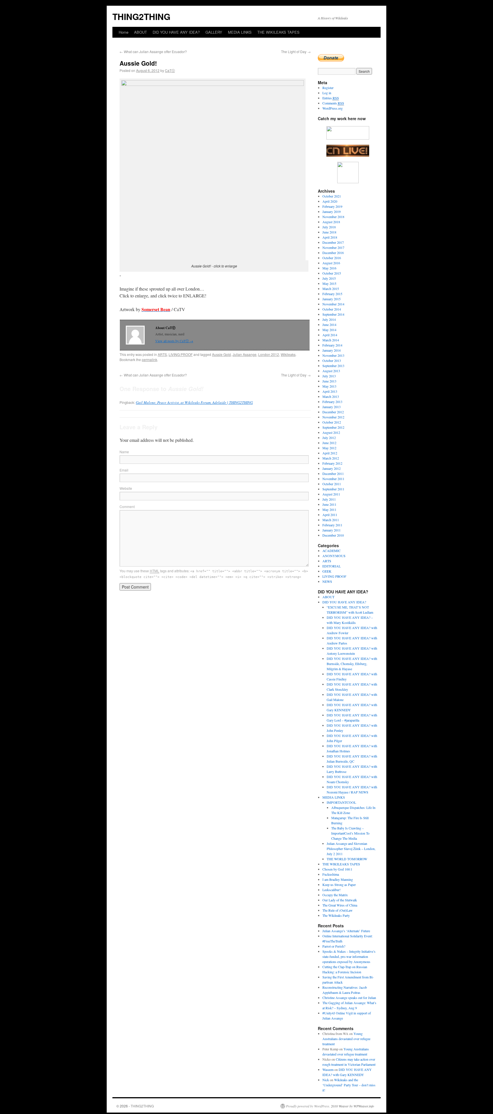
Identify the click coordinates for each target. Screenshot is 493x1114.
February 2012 (332, 463)
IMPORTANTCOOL (341, 802)
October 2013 (331, 360)
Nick (325, 1079)
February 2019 (332, 206)
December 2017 (333, 242)
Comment (127, 506)
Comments (333, 103)
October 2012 (331, 422)
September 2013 (333, 365)
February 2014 (332, 345)
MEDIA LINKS (240, 32)
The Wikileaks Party (336, 915)
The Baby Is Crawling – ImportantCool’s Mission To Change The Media (350, 833)
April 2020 (329, 201)
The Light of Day (296, 51)
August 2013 (331, 370)
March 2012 (330, 458)
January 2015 (331, 299)
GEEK (327, 571)
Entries (330, 98)
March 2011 (330, 519)
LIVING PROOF (181, 354)
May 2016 (329, 268)
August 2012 (331, 432)
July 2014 (329, 319)
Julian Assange (244, 354)
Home (123, 32)
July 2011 (329, 499)
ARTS (162, 354)
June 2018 (329, 232)
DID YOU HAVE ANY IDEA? (176, 32)
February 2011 (332, 525)
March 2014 (330, 340)
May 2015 (329, 283)
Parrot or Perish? (333, 946)
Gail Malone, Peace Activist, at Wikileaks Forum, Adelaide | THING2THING (194, 402)
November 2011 (333, 478)
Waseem (328, 1069)
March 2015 (330, 288)
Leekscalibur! (331, 889)
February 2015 (332, 293)
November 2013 (333, 355)
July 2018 (329, 227)
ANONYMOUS (333, 555)
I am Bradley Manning (337, 879)
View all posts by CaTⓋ (174, 341)
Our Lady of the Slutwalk (339, 900)
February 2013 (332, 401)
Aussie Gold (221, 354)
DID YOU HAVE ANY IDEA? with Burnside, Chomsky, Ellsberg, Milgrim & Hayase (352, 663)
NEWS (327, 581)
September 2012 (333, 427)
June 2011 (329, 504)
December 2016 (333, 252)
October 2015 (331, 273)
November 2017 (333, 247)
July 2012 (329, 437)
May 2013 (329, 386)
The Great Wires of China (339, 905)
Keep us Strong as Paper (339, 884)
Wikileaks (288, 354)
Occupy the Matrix (335, 895)
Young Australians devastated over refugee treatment (346, 1038)
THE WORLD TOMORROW (347, 859)
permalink (149, 359)
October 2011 (331, 484)
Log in (326, 92)
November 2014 (333, 304)
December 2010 (333, 535)
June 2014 (329, 324)
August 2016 (331, 263)
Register (328, 87)
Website (126, 488)
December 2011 (333, 473)
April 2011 (329, 514)
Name (124, 451)
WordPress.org (332, 108)
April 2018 (329, 237)
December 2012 (333, 412)
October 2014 (331, 309)
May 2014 (329, 329)
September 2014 (333, 314)
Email (124, 470)
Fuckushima (330, 874)
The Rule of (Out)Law (337, 910)
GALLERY (213, 32)
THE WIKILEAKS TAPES (278, 32)
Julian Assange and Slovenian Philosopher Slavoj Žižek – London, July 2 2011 (351, 848)
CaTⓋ (170, 70)
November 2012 (333, 417)
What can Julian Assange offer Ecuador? (153, 51)
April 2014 (329, 335)
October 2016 (331, 257)
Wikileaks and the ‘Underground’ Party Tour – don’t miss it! (348, 1084)
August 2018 (331, 221)
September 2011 (333, 489)
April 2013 (329, 391)
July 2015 (329, 278)
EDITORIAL (331, 566)
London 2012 (268, 354)
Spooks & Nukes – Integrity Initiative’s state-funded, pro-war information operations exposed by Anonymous (348, 956)
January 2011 (331, 530)
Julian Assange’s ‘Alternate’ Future (346, 930)
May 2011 (329, 509)
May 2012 (329, 448)
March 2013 (330, 396)
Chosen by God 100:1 (337, 869)
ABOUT (140, 32)
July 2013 (329, 376)
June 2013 (329, 381)
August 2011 (331, 494)
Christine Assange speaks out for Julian (349, 997)
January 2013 (331, 406)
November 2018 (333, 216)
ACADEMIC (331, 550)
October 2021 (331, 196)
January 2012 (331, 468)
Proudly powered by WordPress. (308, 1106)
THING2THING (141, 16)
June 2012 (329, 442)
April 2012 (329, 453)
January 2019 (331, 211)
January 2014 (331, 350)
